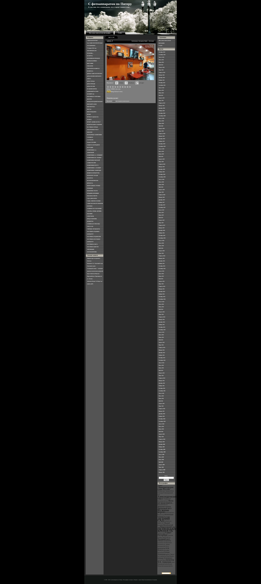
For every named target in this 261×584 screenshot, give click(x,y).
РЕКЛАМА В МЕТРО (92, 195)
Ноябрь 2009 (162, 446)
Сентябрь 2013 (162, 329)
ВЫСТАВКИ (90, 63)
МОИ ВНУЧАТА (91, 106)
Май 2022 (161, 64)
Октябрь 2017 (162, 204)
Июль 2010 (161, 426)
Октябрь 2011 (162, 388)
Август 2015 (161, 271)
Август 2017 (161, 210)
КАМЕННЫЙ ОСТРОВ (92, 91)
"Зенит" (160, 485)
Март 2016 (161, 253)
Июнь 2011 (161, 398)
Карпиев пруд (161, 514)
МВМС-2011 (161, 523)
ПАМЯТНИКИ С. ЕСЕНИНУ (94, 167)
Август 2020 (161, 118)
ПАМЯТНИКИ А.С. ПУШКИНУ (94, 155)
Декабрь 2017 (162, 199)
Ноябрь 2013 (162, 324)
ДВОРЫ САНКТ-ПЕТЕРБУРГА (94, 73)
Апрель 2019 (162, 159)
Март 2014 (161, 314)
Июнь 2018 (161, 184)
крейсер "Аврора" (170, 554)
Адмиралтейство (170, 491)
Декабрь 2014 (162, 291)
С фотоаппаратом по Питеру (110, 4)
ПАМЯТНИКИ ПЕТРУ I (93, 165)
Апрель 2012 (162, 373)
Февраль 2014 (162, 317)
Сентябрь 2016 (162, 238)
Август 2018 (161, 179)
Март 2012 (161, 375)
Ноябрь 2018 (162, 171)
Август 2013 (161, 332)
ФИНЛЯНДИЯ (90, 249)
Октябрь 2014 (162, 296)
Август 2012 (161, 362)
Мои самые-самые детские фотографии (99, 33)
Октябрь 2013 (162, 327)
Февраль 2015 (162, 286)
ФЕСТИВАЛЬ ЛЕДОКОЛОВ (94, 236)
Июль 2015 (161, 273)
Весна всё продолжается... (166, 502)
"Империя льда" (161, 491)
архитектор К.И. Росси (163, 546)
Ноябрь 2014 (162, 294)
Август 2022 (161, 57)
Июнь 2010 (161, 429)
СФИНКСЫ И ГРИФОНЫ (93, 223)
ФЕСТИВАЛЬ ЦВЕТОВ (92, 246)
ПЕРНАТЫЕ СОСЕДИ (92, 175)
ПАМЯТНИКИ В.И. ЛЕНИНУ (94, 157)
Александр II (161, 492)
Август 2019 (161, 148)
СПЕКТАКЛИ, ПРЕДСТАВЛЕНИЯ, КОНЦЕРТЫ (92, 219)
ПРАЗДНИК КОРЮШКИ (93, 193)
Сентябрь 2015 (162, 268)
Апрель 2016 (162, 250)
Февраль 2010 (162, 439)
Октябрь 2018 (162, 174)
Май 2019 (161, 156)
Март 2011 (161, 406)
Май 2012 (161, 370)
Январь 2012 (162, 380)
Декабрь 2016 (162, 230)
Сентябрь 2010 (162, 421)
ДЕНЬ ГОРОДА (91, 81)
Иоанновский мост (169, 512)
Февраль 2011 (162, 408)
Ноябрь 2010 (162, 416)
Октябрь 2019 (162, 143)
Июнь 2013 (161, 337)
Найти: (166, 475)
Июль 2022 (161, 59)
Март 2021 (161, 100)
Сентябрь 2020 (162, 115)
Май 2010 (161, 431)
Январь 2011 (161, 411)
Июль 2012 (161, 365)
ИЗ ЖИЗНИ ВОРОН (92, 88)
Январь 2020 (162, 136)
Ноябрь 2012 (162, 355)
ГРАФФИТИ (90, 66)
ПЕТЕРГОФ (90, 178)
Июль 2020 (161, 120)
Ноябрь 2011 (161, 385)
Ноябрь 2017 (162, 202)
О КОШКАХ (90, 137)
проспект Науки (161, 560)
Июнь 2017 (161, 215)
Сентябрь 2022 (162, 54)
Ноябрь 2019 (162, 141)
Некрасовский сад (167, 527)
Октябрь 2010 (162, 418)
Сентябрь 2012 (162, 360)
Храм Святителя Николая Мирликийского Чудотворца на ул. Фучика (94, 276)
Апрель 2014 (162, 311)
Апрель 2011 (161, 403)
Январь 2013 (162, 350)
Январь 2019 (162, 166)
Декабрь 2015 (162, 260)
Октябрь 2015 (162, 266)
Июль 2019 (161, 151)
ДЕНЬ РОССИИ (91, 86)
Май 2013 (161, 339)
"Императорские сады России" (166, 488)
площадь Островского (165, 558)
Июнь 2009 (161, 459)
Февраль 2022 (162, 72)
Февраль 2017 (162, 225)
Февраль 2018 (162, 194)
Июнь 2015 (161, 276)
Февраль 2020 (162, 133)
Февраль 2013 (162, 347)
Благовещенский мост (163, 501)
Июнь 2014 (161, 306)
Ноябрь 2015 (162, 263)
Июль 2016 (161, 243)
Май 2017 (161, 217)
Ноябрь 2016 (162, 232)
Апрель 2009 (162, 464)
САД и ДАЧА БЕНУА (92, 198)
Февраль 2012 (162, 378)
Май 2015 (161, 278)
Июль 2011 (161, 395)
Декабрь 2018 (162, 169)
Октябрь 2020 (162, 113)
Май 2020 (161, 126)
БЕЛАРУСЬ (90, 55)
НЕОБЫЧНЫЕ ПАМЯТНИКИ (94, 134)
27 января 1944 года (91, 48)
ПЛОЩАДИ (90, 188)
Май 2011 (161, 401)
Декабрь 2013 (162, 322)
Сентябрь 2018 (162, 176)
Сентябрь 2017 (162, 207)
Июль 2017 (161, 212)
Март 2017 (161, 222)
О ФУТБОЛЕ (90, 139)
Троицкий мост (164, 539)
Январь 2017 (162, 227)
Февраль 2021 (162, 103)
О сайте (120, 33)
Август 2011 (161, 393)
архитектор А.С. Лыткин (164, 544)
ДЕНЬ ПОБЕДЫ (91, 83)
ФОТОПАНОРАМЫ (92, 251)
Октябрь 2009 (162, 449)
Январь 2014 (162, 319)
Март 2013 (161, 345)
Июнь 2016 (161, 245)
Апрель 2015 (162, 281)
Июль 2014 (161, 304)
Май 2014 (161, 309)
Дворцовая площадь (164, 506)
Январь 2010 (162, 441)
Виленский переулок (163, 504)
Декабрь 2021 (162, 77)
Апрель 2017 (162, 220)
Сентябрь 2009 (162, 451)
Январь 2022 (162, 75)
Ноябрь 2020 (162, 110)
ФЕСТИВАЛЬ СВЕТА (92, 244)
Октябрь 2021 (162, 82)
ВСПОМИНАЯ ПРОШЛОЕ (93, 58)
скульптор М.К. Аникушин (166, 561)
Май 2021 (161, 95)
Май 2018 (161, 187)
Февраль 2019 (162, 164)
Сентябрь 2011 (162, 390)
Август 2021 (161, 87)
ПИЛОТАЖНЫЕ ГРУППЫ (93, 185)
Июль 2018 (161, 182)
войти (113, 101)
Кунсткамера (167, 516)
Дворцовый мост (165, 508)
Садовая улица (161, 533)
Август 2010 (161, 423)
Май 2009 (161, 462)
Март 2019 (161, 161)
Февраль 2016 (162, 255)
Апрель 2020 (162, 128)
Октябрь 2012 (162, 357)
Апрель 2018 (162, 189)
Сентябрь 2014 (162, 299)
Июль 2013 (161, 334)
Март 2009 (161, 467)
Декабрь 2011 (162, 383)
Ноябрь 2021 (162, 80)
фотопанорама (165, 566)
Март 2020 (161, 131)
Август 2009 (161, 454)
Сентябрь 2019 (162, 146)
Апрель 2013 (162, 342)
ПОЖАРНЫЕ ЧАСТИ (92, 190)
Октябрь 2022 (162, 52)
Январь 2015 (162, 289)
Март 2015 (161, 283)
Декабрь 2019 (162, 138)
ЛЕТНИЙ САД (90, 94)
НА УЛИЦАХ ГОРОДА (92, 127)
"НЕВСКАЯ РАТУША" (92, 40)
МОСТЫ (89, 109)
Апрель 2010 (162, 434)
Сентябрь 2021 (162, 85)
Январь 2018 (162, 197)
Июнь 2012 (161, 367)
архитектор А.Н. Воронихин (165, 542)
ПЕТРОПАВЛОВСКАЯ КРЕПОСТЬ (172, 529)
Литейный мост (167, 521)
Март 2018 (161, 192)
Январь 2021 (162, 105)
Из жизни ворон (163, 511)
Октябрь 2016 (162, 235)
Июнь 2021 (161, 92)
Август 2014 (161, 301)
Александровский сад (167, 497)
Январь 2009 (162, 472)
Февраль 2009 (162, 469)
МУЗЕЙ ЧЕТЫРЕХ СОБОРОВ (94, 124)
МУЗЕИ (89, 114)
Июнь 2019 (161, 154)
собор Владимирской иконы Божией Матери (166, 564)
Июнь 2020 (161, 123)
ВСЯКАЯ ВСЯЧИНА (92, 60)
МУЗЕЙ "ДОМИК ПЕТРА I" (94, 122)
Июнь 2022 (161, 62)
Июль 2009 (161, 457)
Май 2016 (161, 248)
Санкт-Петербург (165, 533)
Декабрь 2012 (162, 352)
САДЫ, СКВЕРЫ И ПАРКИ (93, 200)
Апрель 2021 (162, 98)
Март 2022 (161, 69)
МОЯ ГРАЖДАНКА (91, 111)
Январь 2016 (162, 258)
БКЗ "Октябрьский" (166, 498)
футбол (171, 566)
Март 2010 (161, 436)
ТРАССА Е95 (90, 226)
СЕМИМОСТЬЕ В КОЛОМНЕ (94, 208)
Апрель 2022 (162, 67)
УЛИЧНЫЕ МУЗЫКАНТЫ (93, 229)
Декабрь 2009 (162, 444)
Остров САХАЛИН (91, 142)
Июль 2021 (161, 90)
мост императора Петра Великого (166, 556)
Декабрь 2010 (162, 413)
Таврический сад (166, 537)
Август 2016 (161, 240)
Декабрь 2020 (162, 108)
